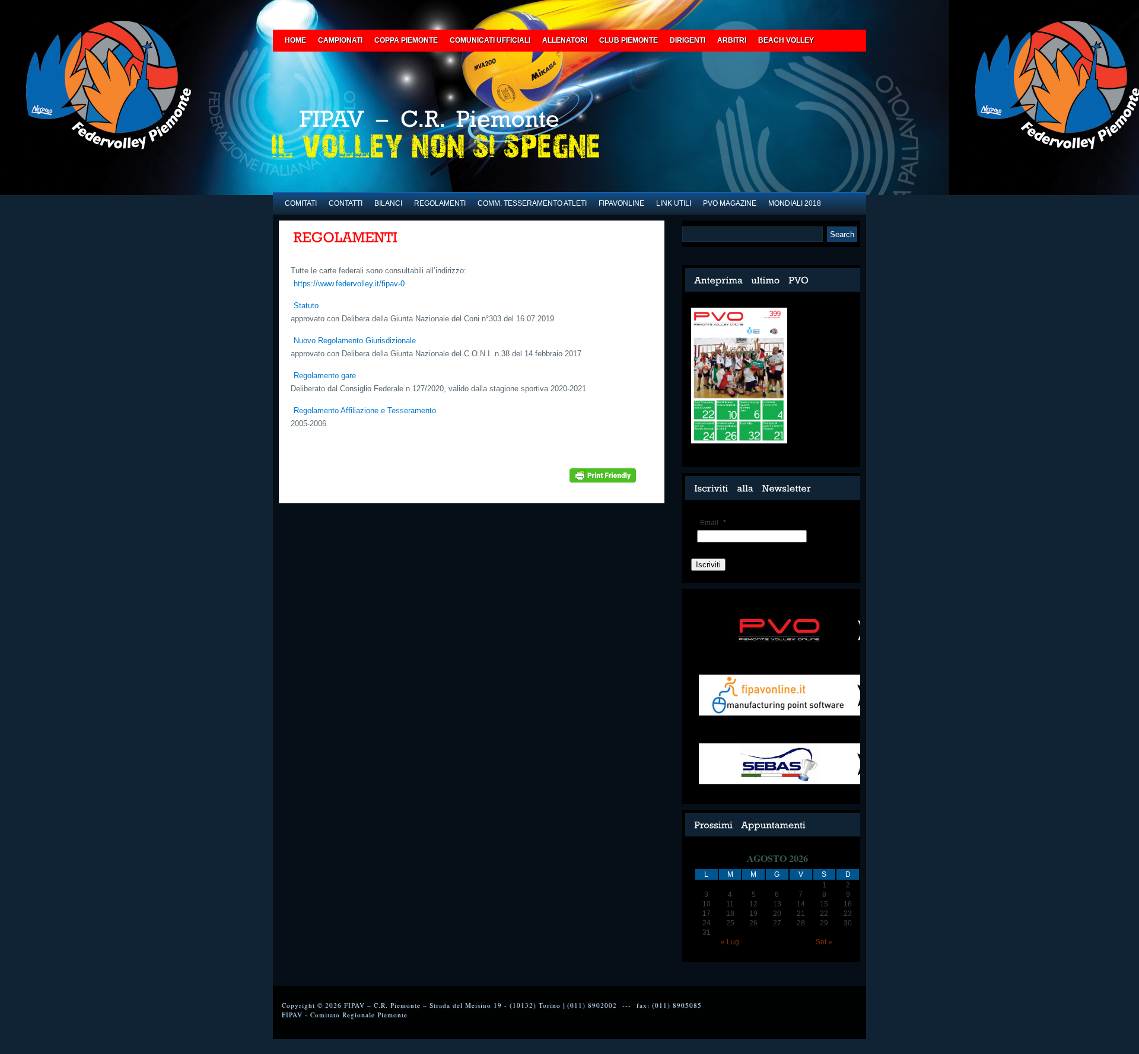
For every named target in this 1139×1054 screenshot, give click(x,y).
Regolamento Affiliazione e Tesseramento (365, 410)
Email (713, 523)
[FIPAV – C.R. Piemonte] (472, 122)
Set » (824, 942)
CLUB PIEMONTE (628, 40)
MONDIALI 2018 (794, 203)
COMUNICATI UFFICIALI (490, 40)
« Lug (730, 942)
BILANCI (388, 203)
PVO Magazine (729, 203)
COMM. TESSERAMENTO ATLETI (532, 203)
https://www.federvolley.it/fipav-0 (349, 283)
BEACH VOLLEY (786, 40)
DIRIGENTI (687, 40)
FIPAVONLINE (621, 203)
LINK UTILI (673, 203)
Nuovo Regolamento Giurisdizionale (355, 340)
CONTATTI (345, 203)
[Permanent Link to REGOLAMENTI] (346, 238)
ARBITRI (731, 40)
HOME (295, 40)
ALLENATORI (564, 40)
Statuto (306, 305)
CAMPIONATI (340, 40)
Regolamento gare (325, 375)
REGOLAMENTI (440, 203)
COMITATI (301, 203)
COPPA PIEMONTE (406, 40)
